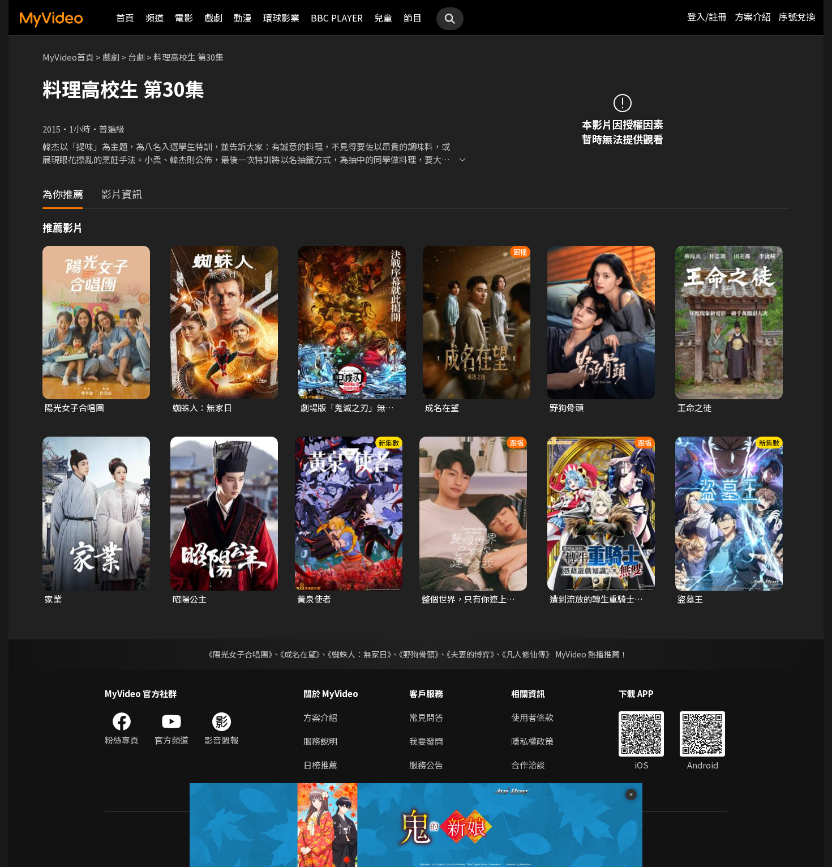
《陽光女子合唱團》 (238, 654)
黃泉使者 (314, 599)
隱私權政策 (532, 741)
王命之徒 (694, 407)
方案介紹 (753, 16)
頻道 (154, 17)
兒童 (383, 17)
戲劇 (213, 17)
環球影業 (281, 17)
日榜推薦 (320, 765)
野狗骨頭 (567, 407)
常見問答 (426, 717)
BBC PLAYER (337, 17)
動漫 (243, 17)
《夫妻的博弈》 (470, 654)
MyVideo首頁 (68, 57)
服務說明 (320, 741)
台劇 (136, 57)
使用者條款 (532, 717)
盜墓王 (690, 599)
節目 (413, 17)
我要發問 (426, 741)
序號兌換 (797, 16)
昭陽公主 (190, 599)
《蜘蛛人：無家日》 (359, 654)
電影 (184, 17)
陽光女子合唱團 (74, 407)
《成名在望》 (300, 654)
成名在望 (442, 407)
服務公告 (426, 765)
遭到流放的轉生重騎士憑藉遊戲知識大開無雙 (596, 599)
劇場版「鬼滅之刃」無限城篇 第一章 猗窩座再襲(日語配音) (347, 408)
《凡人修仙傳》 (528, 654)
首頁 (125, 17)
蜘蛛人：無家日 (202, 407)
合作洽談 (528, 765)
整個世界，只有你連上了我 (468, 599)
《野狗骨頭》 (419, 654)
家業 (53, 599)
